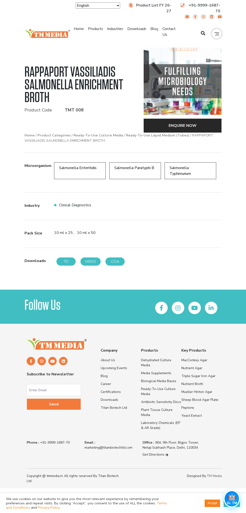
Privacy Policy (49, 507)
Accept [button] (212, 503)
